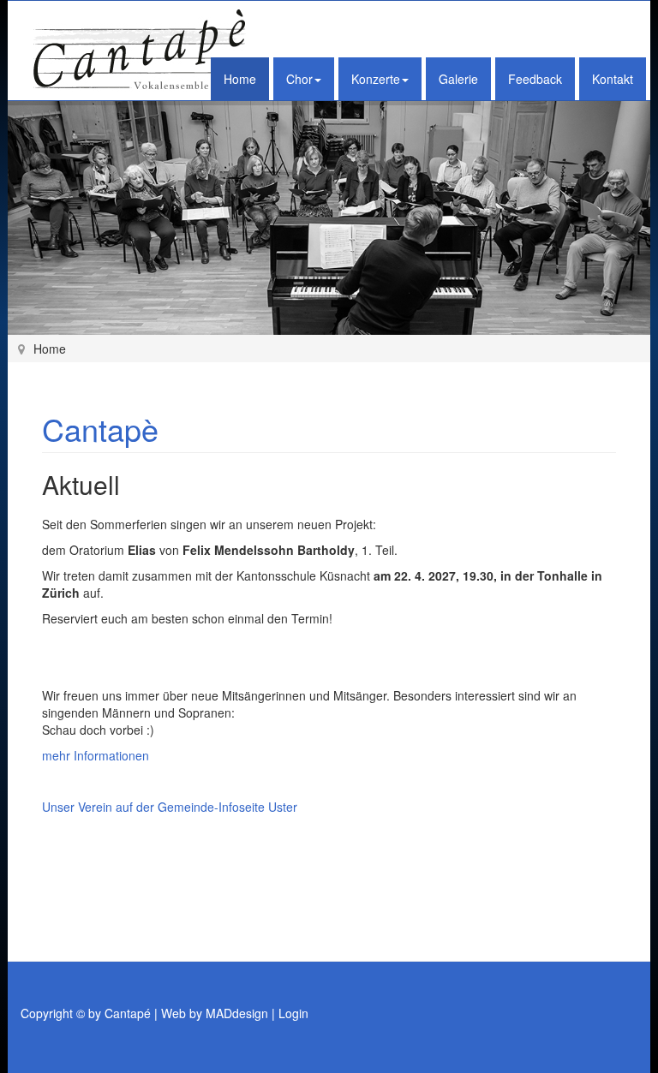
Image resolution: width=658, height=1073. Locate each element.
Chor (299, 78)
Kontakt (612, 78)
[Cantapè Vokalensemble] (140, 50)
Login (293, 1013)
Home (240, 78)
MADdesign (237, 1013)
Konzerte (375, 78)
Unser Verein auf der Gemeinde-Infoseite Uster (169, 806)
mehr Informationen (95, 755)
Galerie (458, 78)
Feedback (535, 78)
